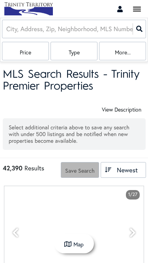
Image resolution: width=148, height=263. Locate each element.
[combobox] (7, 29)
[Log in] (120, 9)
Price (25, 52)
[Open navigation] (137, 9)
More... (123, 52)
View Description (121, 109)
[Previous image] (15, 232)
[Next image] (133, 232)
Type (74, 52)
